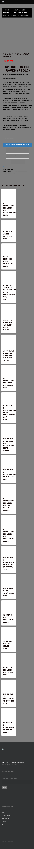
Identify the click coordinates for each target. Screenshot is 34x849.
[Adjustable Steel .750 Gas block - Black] (8, 310)
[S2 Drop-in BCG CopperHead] (8, 606)
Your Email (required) (9, 779)
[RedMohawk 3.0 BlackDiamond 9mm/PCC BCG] (8, 461)
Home (7, 10)
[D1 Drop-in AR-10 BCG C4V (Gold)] (8, 224)
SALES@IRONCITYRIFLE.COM (15, 762)
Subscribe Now (18, 162)
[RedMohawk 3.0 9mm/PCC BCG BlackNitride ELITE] (8, 430)
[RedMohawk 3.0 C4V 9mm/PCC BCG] (8, 580)
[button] (31, 2)
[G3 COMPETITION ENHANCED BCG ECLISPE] (8, 370)
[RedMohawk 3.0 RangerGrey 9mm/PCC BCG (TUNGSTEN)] (8, 550)
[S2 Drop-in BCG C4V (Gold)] (8, 632)
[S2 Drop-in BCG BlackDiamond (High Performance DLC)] (8, 397)
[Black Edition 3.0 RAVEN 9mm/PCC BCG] (8, 248)
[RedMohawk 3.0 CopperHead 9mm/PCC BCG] (8, 685)
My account (6, 816)
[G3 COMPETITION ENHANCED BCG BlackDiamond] (8, 194)
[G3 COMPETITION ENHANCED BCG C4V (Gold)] (8, 489)
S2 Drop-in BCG (20, 13)
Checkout (5, 819)
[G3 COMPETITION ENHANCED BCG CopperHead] (8, 520)
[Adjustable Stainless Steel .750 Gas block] (8, 341)
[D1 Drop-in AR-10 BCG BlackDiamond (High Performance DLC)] (8, 276)
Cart (3, 825)
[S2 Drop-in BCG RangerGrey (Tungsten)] (8, 714)
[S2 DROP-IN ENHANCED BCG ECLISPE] (8, 659)
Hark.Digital (10, 842)
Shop (3, 813)
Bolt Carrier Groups (21, 172)
